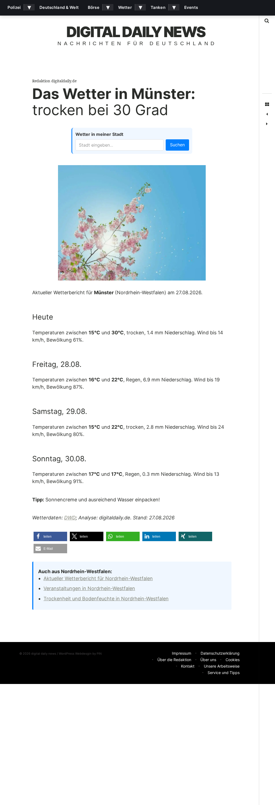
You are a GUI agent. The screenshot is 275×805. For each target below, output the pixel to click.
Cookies (233, 659)
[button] (50, 536)
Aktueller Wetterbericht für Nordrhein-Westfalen (98, 578)
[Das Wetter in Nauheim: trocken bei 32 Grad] (267, 124)
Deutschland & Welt (59, 7)
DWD (70, 518)
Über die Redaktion (174, 659)
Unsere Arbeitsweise (222, 666)
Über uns (208, 659)
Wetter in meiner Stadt (99, 134)
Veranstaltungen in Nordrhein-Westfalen (89, 588)
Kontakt (187, 666)
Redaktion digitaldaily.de (54, 80)
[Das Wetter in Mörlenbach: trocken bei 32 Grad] (267, 114)
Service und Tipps (224, 672)
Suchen (177, 144)
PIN (99, 653)
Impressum (181, 653)
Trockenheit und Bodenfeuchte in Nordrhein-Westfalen (106, 598)
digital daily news (135, 32)
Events (191, 7)
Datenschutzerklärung (220, 653)
